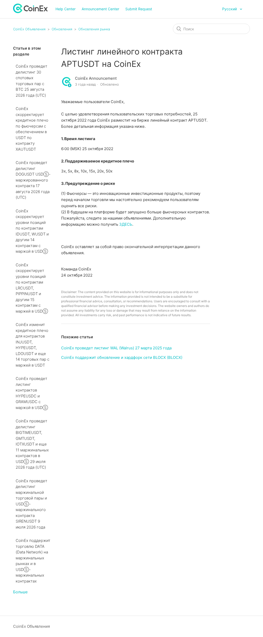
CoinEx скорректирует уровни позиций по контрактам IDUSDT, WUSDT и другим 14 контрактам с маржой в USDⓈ (32, 231)
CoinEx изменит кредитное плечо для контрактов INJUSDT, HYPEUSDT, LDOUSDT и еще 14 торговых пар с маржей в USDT (32, 345)
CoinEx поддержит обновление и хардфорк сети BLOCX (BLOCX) (121, 357)
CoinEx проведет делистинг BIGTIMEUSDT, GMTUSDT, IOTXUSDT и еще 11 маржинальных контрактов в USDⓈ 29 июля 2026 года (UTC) (32, 444)
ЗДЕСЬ (125, 224)
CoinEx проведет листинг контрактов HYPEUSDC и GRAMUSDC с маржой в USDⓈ (32, 393)
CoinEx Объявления (29, 29)
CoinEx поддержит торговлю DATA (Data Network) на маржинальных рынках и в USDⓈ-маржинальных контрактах (33, 561)
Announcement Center (100, 9)
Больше (20, 591)
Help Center (65, 9)
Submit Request (138, 9)
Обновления (62, 29)
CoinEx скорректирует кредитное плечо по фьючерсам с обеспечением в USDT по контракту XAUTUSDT (32, 129)
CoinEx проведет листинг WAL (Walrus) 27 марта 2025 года (116, 347)
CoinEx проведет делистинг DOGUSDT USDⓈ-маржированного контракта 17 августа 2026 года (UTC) (33, 180)
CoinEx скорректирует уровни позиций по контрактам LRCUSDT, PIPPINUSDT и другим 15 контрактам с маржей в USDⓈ (32, 288)
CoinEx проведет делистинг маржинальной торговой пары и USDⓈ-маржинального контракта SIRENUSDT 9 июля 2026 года (31, 504)
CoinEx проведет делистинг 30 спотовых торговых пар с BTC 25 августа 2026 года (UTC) (31, 81)
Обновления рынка (94, 29)
